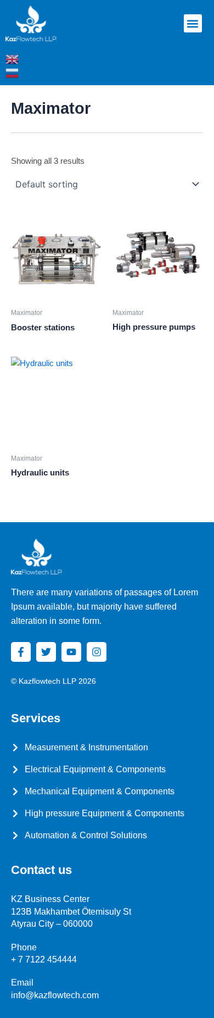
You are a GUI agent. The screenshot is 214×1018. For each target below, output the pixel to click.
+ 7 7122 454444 (44, 959)
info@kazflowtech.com (55, 995)
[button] (193, 23)
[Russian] (12, 72)
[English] (12, 58)
